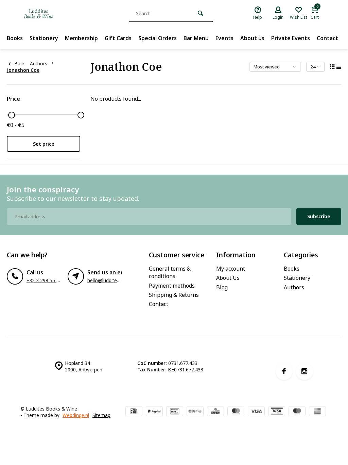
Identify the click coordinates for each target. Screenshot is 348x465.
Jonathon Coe (23, 70)
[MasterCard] (235, 412)
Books (15, 38)
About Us (228, 278)
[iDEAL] (133, 412)
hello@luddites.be (106, 280)
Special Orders (157, 38)
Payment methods (172, 285)
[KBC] (215, 412)
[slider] (11, 115)
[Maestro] (297, 412)
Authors (38, 63)
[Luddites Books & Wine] (61, 13)
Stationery (44, 38)
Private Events (290, 38)
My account (230, 268)
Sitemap (101, 415)
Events (224, 38)
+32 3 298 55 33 (44, 280)
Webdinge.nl (76, 415)
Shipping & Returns (174, 295)
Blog (222, 287)
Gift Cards (118, 38)
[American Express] (317, 412)
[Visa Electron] (276, 412)
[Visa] (256, 412)
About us (252, 38)
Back (19, 63)
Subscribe (318, 216)
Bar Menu (196, 38)
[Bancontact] (174, 412)
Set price (43, 144)
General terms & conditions (170, 272)
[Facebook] (284, 371)
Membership (81, 38)
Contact (327, 38)
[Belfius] (195, 412)
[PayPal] (154, 412)
